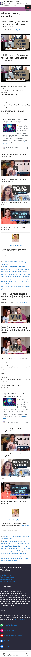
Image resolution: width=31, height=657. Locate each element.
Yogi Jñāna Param (6, 538)
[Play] (15, 73)
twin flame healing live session (14, 284)
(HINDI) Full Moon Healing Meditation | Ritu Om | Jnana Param (15, 296)
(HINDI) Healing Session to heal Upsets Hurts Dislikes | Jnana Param (15, 24)
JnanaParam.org (5, 575)
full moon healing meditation (15, 269)
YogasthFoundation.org (7, 577)
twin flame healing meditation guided (13, 558)
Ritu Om (5, 536)
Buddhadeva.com (6, 579)
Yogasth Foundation (19, 619)
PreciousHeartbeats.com (8, 581)
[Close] (27, 10)
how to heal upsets (23, 276)
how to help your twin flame (10, 279)
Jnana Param (8, 641)
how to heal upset (10, 276)
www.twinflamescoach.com (9, 255)
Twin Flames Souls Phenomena (13, 262)
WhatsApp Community (11, 625)
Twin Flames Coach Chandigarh (14, 635)
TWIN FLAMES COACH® (11, 2)
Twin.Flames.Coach (10, 630)
